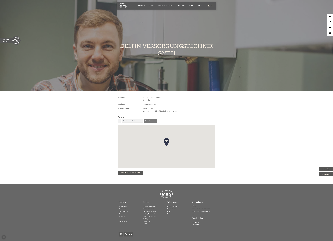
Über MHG (181, 5)
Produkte (141, 5)
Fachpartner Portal (166, 5)
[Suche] (212, 5)
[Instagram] (121, 234)
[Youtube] (130, 234)
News (191, 5)
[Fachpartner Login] (208, 5)
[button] (166, 142)
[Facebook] (126, 234)
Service (152, 5)
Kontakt (200, 5)
